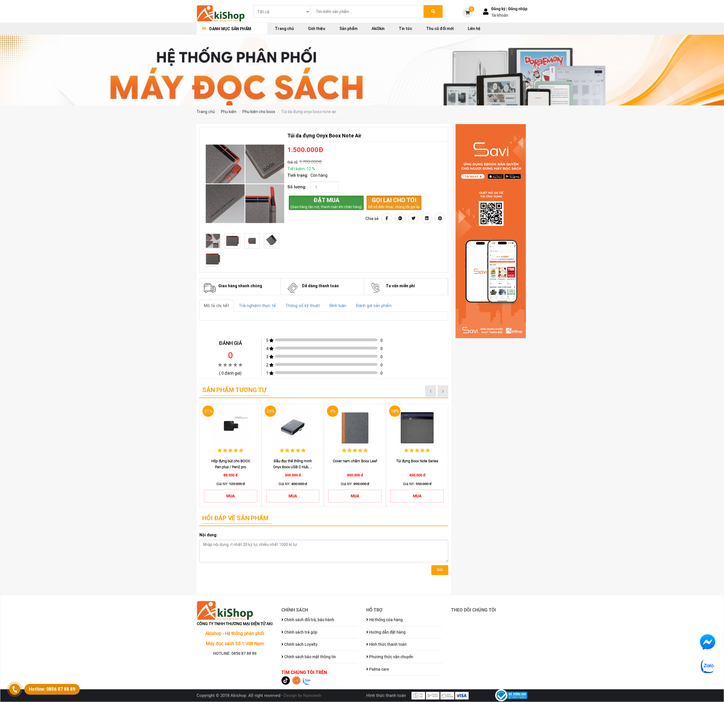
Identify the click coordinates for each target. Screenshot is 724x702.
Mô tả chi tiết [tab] (216, 305)
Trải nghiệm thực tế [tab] (257, 305)
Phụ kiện (228, 111)
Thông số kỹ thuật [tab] (302, 305)
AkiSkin (378, 28)
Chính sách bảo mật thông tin (309, 657)
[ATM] (447, 695)
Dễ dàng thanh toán (320, 286)
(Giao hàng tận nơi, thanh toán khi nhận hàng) (326, 203)
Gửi (440, 570)
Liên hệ (474, 28)
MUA (230, 496)
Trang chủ (284, 28)
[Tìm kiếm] (433, 11)
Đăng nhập (517, 9)
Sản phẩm (348, 28)
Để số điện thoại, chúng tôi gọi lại (394, 203)
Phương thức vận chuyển (390, 657)
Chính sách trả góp (300, 632)
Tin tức (405, 28)
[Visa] (462, 695)
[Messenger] (707, 641)
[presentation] (430, 391)
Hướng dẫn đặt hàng (387, 632)
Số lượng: (296, 186)
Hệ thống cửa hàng (385, 619)
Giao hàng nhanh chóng (240, 286)
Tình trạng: (297, 175)
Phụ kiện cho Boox (258, 111)
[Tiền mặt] (418, 695)
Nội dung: (208, 535)
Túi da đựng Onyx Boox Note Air (308, 111)
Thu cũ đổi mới (440, 28)
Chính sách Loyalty (300, 644)
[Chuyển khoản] (432, 695)
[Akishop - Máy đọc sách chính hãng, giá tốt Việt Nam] (221, 13)
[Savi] (490, 231)
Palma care (378, 669)
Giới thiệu (316, 28)
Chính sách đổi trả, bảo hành (308, 619)
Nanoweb (312, 695)
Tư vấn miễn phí (400, 286)
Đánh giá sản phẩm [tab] (374, 305)
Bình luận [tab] (337, 305)
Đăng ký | (499, 9)
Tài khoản (499, 15)
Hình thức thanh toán (387, 644)
